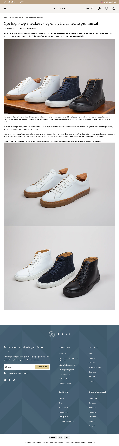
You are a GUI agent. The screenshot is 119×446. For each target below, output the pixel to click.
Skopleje (92, 363)
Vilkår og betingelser (66, 370)
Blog (5, 18)
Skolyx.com (93, 398)
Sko (90, 353)
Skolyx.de (92, 417)
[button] (18, 2)
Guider (91, 381)
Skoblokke (92, 358)
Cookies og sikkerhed (66, 421)
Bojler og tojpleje (95, 367)
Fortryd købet (64, 379)
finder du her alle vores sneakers (35, 141)
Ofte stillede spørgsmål (67, 365)
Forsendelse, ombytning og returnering (68, 359)
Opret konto (42, 367)
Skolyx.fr (92, 421)
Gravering (92, 372)
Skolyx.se (92, 403)
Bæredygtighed (64, 407)
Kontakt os (62, 353)
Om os (61, 398)
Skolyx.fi (92, 426)
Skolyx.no (92, 407)
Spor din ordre (64, 374)
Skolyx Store (63, 412)
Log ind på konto (65, 383)
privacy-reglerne (23, 373)
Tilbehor (92, 377)
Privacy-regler (64, 417)
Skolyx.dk (92, 412)
